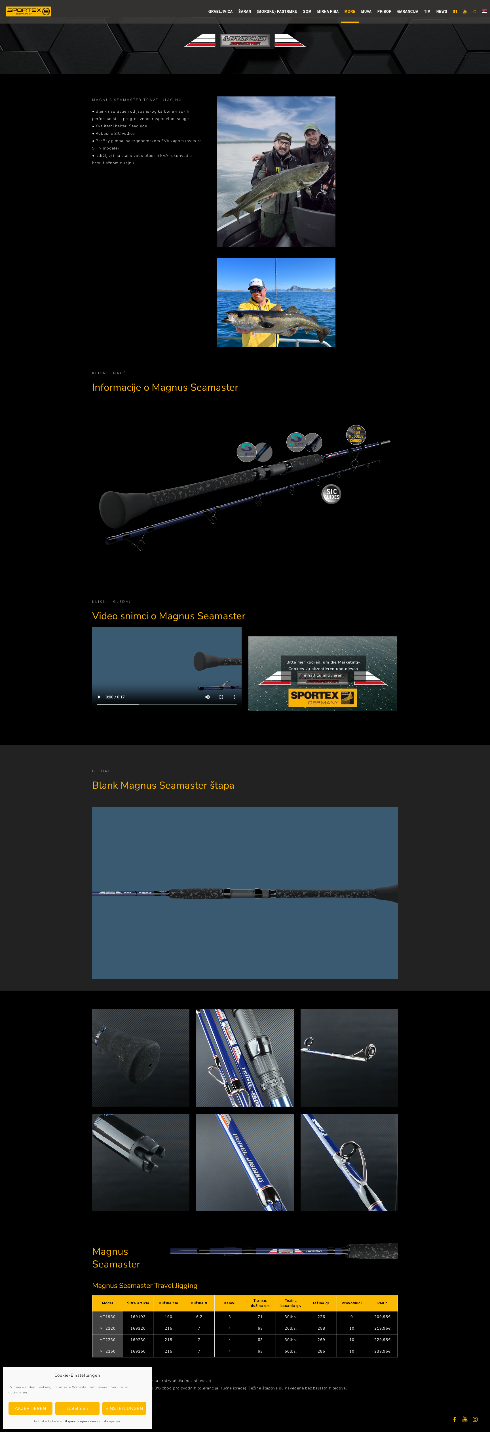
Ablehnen (77, 1408)
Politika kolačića (48, 1421)
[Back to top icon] (463, 1420)
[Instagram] (475, 1419)
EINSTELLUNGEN (124, 1408)
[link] (140, 1058)
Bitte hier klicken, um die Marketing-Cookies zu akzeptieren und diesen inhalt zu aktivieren (323, 669)
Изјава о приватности (83, 1421)
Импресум (112, 1421)
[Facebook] (455, 1419)
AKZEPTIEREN (30, 1408)
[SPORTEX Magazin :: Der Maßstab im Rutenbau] (28, 11)
